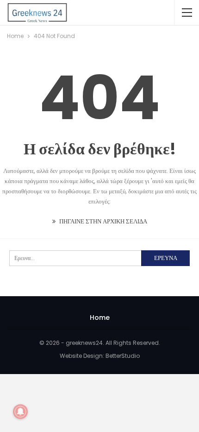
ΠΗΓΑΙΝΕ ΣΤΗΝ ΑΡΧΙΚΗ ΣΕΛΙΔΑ (102, 221)
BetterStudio (123, 356)
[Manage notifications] (20, 411)
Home (100, 317)
